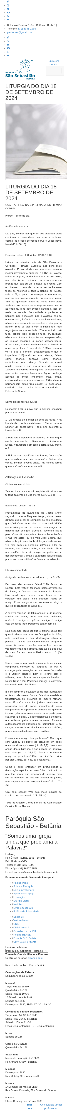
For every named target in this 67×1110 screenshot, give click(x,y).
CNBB (16, 923)
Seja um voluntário (23, 889)
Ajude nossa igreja (23, 893)
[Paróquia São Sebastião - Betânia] (20, 69)
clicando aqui (35, 957)
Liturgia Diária (21, 900)
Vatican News (21, 920)
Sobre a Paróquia (23, 886)
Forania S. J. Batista (24, 938)
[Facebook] (8, 1)
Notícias (18, 904)
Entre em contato (23, 907)
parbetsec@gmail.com (20, 32)
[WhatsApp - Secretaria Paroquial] (8, 16)
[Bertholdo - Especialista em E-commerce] (12, 1106)
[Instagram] (8, 5)
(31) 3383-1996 (27, 28)
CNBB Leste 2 (21, 927)
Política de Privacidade (26, 911)
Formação (19, 897)
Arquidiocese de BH (24, 931)
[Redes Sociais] (8, 19)
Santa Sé (18, 916)
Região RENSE (22, 934)
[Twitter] (8, 9)
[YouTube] (8, 12)
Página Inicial (20, 882)
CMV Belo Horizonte (24, 941)
